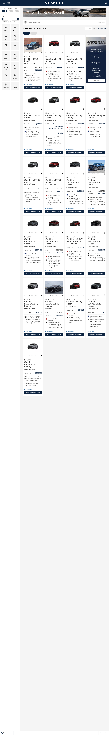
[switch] (4, 9)
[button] (106, 3)
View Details (28, 84)
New (4, 8)
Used (16, 8)
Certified (10, 8)
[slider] (2, 19)
